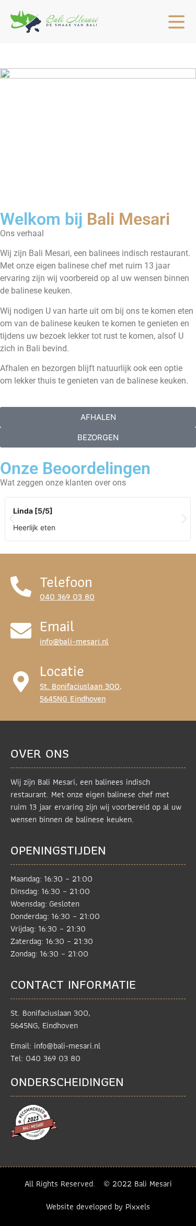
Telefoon (66, 582)
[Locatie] (20, 681)
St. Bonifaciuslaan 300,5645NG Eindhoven (81, 692)
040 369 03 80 (67, 596)
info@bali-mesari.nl (74, 641)
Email (57, 626)
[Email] (20, 630)
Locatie (62, 671)
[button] (11, 519)
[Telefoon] (20, 586)
